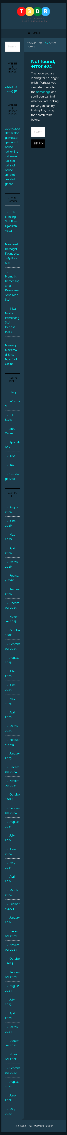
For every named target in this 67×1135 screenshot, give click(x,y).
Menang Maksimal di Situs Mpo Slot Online (11, 355)
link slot (10, 174)
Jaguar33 (11, 86)
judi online (11, 151)
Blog (12, 392)
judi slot (10, 161)
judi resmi (11, 156)
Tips (12, 456)
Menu (36, 33)
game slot (11, 137)
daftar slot (12, 133)
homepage (43, 92)
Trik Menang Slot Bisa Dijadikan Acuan (11, 221)
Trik (11, 465)
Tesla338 (11, 91)
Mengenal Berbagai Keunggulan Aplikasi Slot (12, 254)
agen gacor (12, 128)
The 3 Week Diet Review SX (33, 14)
